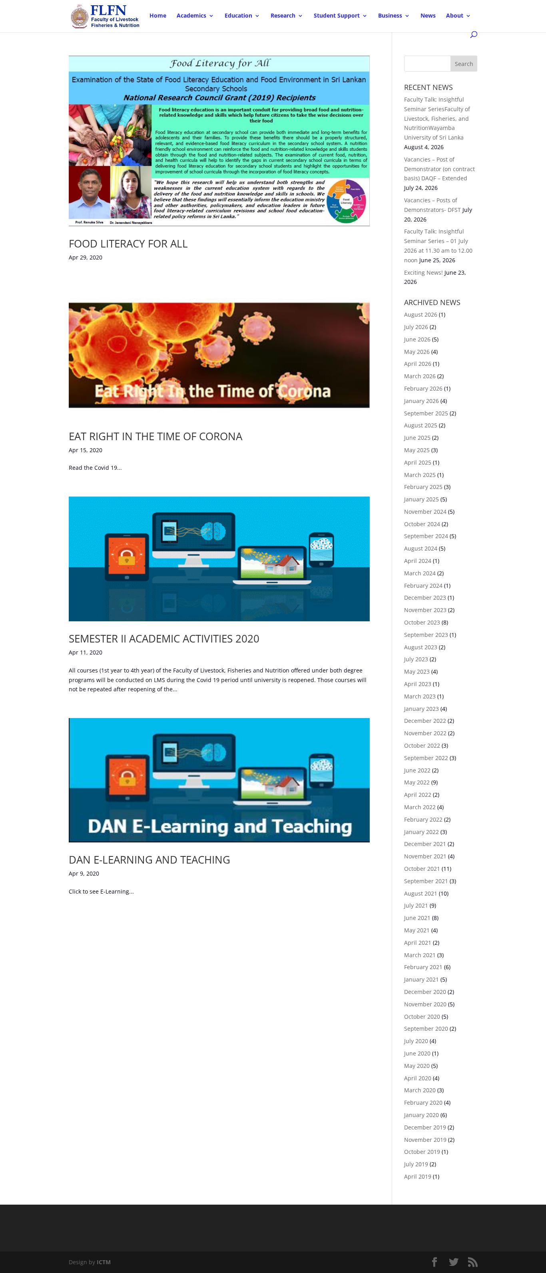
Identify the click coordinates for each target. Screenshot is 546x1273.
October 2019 (422, 1151)
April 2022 (417, 794)
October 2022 (422, 745)
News (428, 16)
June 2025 (417, 437)
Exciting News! (423, 272)
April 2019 (417, 1176)
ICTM (104, 1262)
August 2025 (420, 425)
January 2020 (421, 1115)
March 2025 (420, 475)
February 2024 (423, 585)
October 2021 (422, 868)
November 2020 (425, 1004)
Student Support (337, 16)
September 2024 (426, 536)
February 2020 (423, 1102)
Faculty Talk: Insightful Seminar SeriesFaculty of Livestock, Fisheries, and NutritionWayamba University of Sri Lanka (437, 118)
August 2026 (420, 314)
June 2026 (417, 339)
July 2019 (416, 1164)
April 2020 (417, 1078)
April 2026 (417, 363)
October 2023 (422, 622)
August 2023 (420, 647)
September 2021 (426, 881)
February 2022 (423, 819)
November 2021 (425, 856)
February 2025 (423, 487)
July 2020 (416, 1041)
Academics (191, 16)
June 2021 (417, 918)
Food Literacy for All (128, 243)
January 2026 (421, 401)
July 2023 (416, 659)
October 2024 (422, 524)
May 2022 (417, 782)
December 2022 (425, 720)
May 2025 (417, 450)
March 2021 (420, 955)
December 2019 (425, 1127)
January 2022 (421, 832)
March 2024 (420, 573)
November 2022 (425, 733)
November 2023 (425, 610)
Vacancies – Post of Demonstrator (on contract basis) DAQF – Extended (439, 169)
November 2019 (425, 1139)
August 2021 (420, 893)
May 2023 (417, 671)
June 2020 (417, 1053)
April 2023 (417, 684)
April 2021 (417, 942)
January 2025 (421, 499)
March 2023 (420, 696)
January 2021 (421, 979)
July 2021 (416, 905)
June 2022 (417, 770)
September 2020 (426, 1028)
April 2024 (417, 561)
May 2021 (417, 930)
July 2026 (416, 327)
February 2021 (423, 967)
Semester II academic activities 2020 (164, 638)
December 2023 (425, 597)
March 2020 (420, 1090)
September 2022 (426, 758)
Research (283, 16)
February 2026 (423, 388)
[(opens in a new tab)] (219, 141)
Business (390, 16)
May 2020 (417, 1065)
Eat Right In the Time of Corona (155, 436)
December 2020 (425, 992)
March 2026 (420, 376)
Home (157, 16)
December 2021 (425, 844)
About (454, 16)
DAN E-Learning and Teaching (149, 859)
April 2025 (417, 462)
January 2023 (421, 708)
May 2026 (417, 351)
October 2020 (422, 1016)
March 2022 (420, 807)
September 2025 (426, 413)
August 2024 (420, 548)
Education (238, 16)
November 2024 (425, 511)
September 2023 (426, 634)
